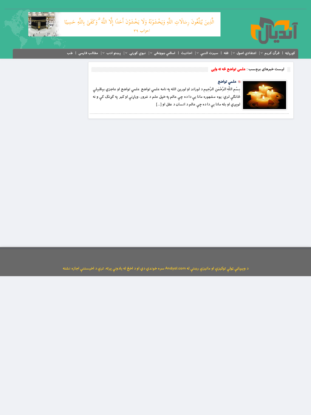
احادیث (186, 53)
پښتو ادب (113, 53)
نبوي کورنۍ (137, 53)
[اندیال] (274, 30)
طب (70, 53)
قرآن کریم (272, 53)
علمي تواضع (227, 81)
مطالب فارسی (88, 53)
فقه (226, 53)
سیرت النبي (209, 53)
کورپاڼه (290, 53)
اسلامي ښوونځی (164, 53)
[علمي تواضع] (264, 95)
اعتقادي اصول (246, 53)
